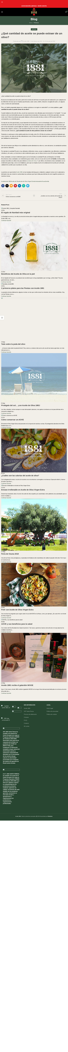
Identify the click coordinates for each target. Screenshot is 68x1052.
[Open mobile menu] (2, 12)
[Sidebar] (2, 318)
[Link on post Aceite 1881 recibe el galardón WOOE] (34, 414)
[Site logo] (34, 12)
